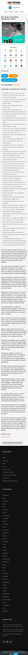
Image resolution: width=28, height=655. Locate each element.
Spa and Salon (7, 599)
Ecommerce (6, 530)
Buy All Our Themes (9, 80)
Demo (4, 75)
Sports (4, 602)
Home (5, 11)
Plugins (5, 585)
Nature (4, 565)
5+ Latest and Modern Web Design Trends (12, 635)
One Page (5, 576)
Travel (4, 608)
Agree (15, 653)
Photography (6, 582)
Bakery (5, 504)
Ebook (4, 527)
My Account (16, 7)
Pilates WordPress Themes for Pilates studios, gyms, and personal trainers (13, 630)
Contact (22, 11)
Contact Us (6, 478)
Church (5, 512)
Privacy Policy (7, 469)
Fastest (5, 536)
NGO (4, 570)
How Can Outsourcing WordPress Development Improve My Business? (13, 625)
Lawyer (5, 550)
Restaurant (6, 596)
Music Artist (6, 562)
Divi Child (5, 524)
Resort (4, 591)
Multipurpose (6, 559)
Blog (4, 463)
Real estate (6, 495)
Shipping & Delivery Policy (10, 481)
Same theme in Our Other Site (12, 443)
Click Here (16, 85)
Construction (6, 515)
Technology (6, 605)
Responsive (6, 593)
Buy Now (13, 75)
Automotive (6, 501)
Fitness (5, 538)
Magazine (5, 553)
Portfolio (5, 588)
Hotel (4, 544)
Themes (11, 11)
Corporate (5, 518)
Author (4, 498)
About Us (5, 460)
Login (4, 466)
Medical (5, 556)
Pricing (16, 11)
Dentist (5, 521)
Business (5, 509)
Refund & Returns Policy (9, 475)
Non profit (5, 573)
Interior (5, 547)
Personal (5, 579)
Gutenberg (5, 541)
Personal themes (6, 437)
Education (5, 533)
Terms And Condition (8, 472)
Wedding (5, 611)
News (4, 567)
